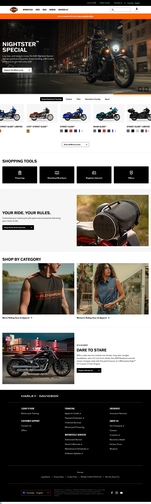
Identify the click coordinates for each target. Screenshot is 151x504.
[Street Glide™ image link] (75, 113)
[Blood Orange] (70, 130)
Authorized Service (73, 439)
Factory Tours (116, 444)
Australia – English (133, 3)
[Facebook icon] (112, 492)
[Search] (120, 10)
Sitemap (80, 472)
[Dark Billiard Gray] (61, 130)
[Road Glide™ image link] (108, 113)
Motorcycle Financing (74, 427)
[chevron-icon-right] (82, 131)
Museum (114, 449)
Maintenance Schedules (76, 449)
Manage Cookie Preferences (91, 477)
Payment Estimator (73, 418)
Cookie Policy (72, 477)
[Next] (146, 89)
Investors (114, 435)
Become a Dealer (117, 439)
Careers (113, 430)
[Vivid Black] (66, 130)
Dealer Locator (105, 3)
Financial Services (73, 422)
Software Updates (73, 453)
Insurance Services (118, 413)
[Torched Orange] (28, 130)
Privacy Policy (59, 477)
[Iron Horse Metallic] (142, 130)
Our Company (116, 426)
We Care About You (112, 477)
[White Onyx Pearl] (137, 130)
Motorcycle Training (30, 413)
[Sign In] (137, 10)
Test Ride (117, 3)
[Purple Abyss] (75, 130)
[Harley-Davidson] (41, 396)
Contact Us (26, 426)
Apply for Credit (72, 413)
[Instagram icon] (116, 492)
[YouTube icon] (121, 492)
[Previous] (140, 89)
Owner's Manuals (72, 444)
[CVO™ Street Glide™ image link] (42, 113)
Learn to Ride (91, 3)
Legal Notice (45, 477)
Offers (24, 430)
